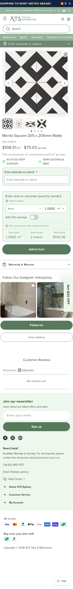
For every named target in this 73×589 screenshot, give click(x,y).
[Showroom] (69, 10)
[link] (18, 300)
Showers (37, 37)
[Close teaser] (62, 313)
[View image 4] (41, 124)
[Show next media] (65, 83)
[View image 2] (19, 124)
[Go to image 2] (34, 131)
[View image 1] (7, 124)
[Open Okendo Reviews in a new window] (18, 370)
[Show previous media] (8, 83)
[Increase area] (63, 209)
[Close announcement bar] (69, 3)
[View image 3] (30, 124)
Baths (23, 37)
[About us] (64, 10)
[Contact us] (59, 10)
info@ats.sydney (19, 472)
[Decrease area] (40, 209)
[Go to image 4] (41, 131)
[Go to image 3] (38, 131)
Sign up (36, 426)
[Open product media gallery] (65, 53)
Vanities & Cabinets (59, 37)
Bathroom (9, 37)
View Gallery (36, 337)
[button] (4, 19)
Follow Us (36, 325)
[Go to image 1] (31, 131)
